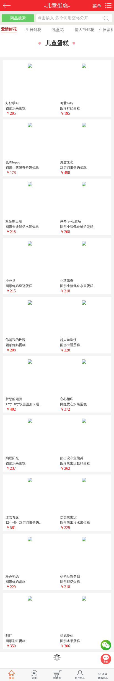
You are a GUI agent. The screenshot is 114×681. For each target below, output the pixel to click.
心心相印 (66, 399)
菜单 (96, 6)
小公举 (10, 281)
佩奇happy (13, 162)
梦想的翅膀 (14, 399)
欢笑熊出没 (68, 517)
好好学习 (12, 103)
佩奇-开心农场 (70, 221)
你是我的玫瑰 (15, 340)
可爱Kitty (66, 103)
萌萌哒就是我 (70, 576)
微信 (105, 646)
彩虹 (9, 636)
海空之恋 (66, 162)
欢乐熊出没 (14, 221)
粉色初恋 (12, 576)
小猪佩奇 (66, 281)
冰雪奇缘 (12, 517)
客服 (105, 660)
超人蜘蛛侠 (68, 340)
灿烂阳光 (12, 458)
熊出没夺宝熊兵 (71, 458)
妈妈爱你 (66, 636)
